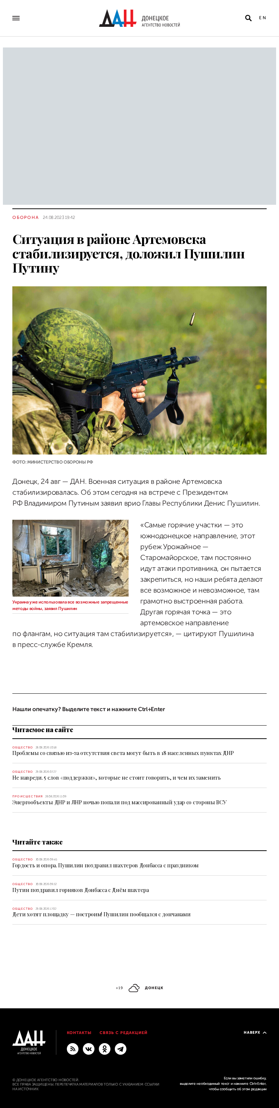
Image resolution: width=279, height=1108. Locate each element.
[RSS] (72, 1048)
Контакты (79, 1032)
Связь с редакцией (123, 1032)
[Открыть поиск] (248, 18)
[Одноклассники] (104, 1048)
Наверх (252, 1032)
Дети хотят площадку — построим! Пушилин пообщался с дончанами (101, 914)
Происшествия (27, 796)
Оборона (25, 217)
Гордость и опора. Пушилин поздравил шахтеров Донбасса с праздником (105, 865)
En (263, 17)
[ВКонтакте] (88, 1048)
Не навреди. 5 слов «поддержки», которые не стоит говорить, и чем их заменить (116, 777)
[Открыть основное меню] (16, 18)
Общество (22, 747)
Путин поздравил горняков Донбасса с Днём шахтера (80, 889)
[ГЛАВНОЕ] (120, 1048)
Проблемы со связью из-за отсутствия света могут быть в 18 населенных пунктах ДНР (123, 752)
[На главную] (139, 18)
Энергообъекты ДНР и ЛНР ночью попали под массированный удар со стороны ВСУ (119, 802)
